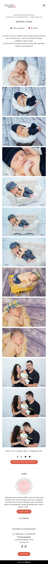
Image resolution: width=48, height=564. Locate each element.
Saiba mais (24, 511)
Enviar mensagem (25, 537)
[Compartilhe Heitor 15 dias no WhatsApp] (21, 457)
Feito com (24, 562)
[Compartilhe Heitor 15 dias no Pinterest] (30, 457)
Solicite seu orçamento (24, 462)
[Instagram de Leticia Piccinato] (26, 546)
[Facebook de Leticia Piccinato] (22, 546)
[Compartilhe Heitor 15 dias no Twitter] (26, 457)
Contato (24, 554)
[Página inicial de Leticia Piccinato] (10, 6)
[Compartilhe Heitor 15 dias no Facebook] (17, 457)
